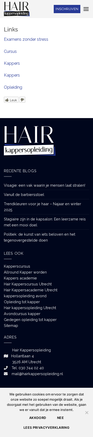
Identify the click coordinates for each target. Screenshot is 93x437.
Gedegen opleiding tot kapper (30, 319)
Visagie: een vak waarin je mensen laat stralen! (44, 185)
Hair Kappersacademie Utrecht (30, 290)
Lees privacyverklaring (46, 428)
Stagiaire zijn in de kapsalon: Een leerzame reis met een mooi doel (45, 222)
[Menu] (86, 9)
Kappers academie (20, 278)
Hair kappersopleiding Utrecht (30, 308)
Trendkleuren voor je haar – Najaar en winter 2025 (42, 207)
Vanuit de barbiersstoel (24, 194)
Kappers (12, 63)
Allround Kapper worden (25, 272)
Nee (60, 418)
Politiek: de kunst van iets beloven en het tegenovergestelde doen (39, 237)
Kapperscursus (17, 266)
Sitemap (11, 325)
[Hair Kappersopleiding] (17, 9)
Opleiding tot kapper (22, 302)
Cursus (10, 51)
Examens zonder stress (26, 39)
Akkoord (37, 418)
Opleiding (13, 87)
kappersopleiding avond (25, 296)
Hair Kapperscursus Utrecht (28, 284)
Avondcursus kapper (22, 313)
